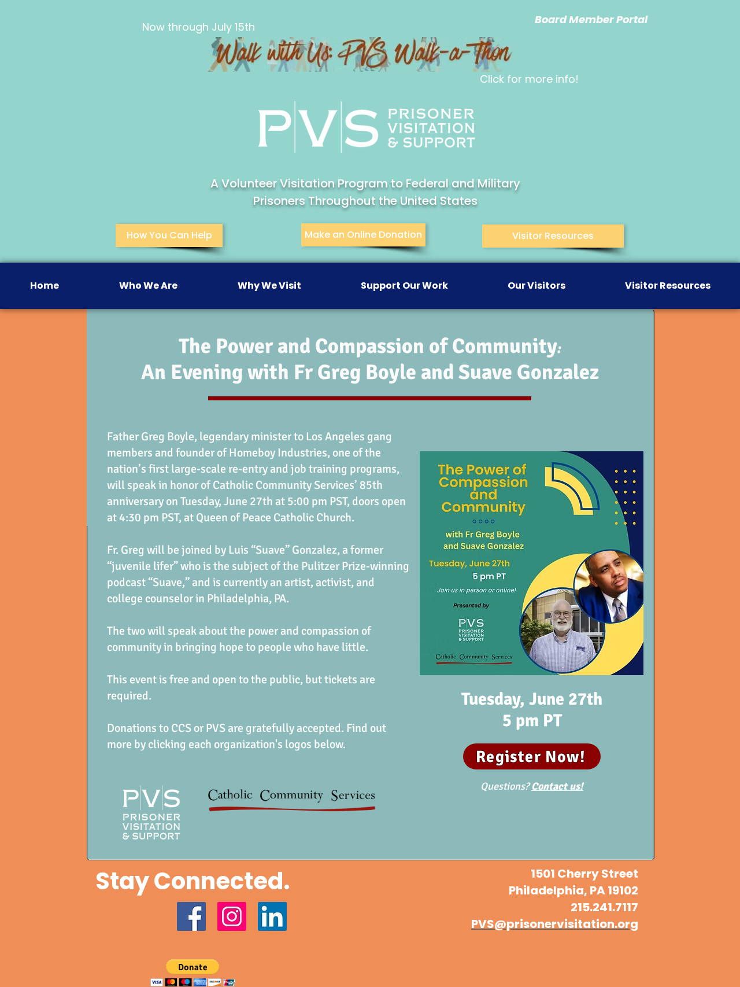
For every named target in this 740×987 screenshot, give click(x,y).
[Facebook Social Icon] (191, 916)
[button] (148, 286)
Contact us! (557, 786)
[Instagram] (231, 916)
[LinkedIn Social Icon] (272, 916)
